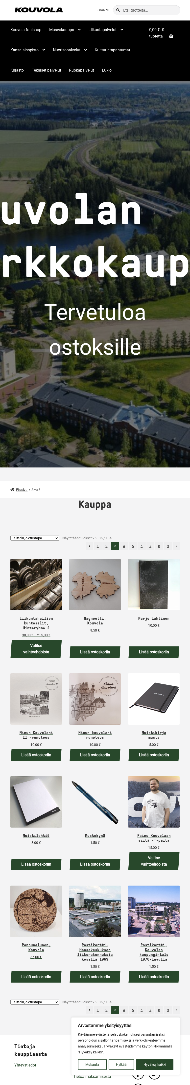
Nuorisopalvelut (66, 50)
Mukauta (92, 1064)
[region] (125, 1046)
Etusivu (21, 490)
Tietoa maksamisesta (92, 1076)
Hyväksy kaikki (154, 1064)
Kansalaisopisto (24, 50)
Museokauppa (61, 29)
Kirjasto (17, 70)
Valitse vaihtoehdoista (36, 648)
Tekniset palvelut (46, 70)
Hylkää (121, 1064)
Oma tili (103, 10)
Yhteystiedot (25, 1065)
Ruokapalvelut (81, 70)
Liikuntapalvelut (103, 29)
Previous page (89, 546)
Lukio (107, 70)
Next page (176, 546)
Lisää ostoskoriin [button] (95, 652)
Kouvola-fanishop (25, 29)
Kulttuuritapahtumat (112, 50)
